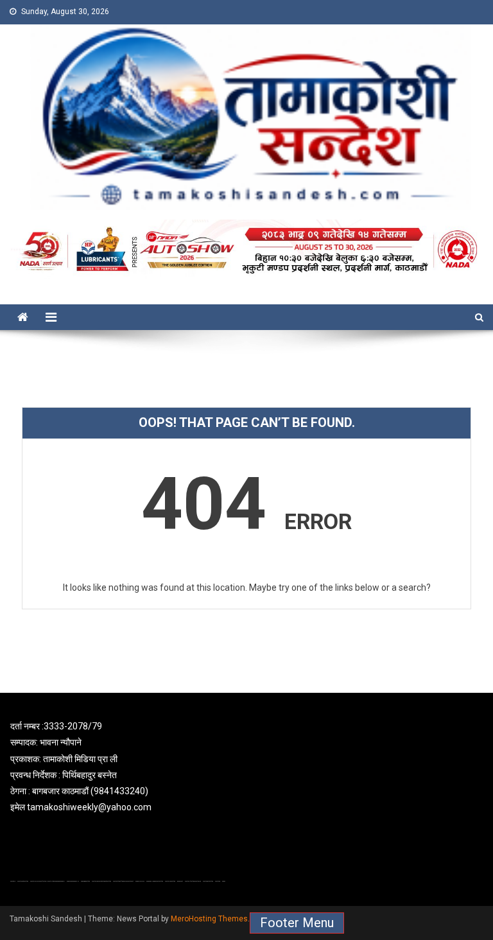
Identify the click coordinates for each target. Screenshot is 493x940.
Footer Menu (297, 922)
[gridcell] (246, 766)
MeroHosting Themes (209, 918)
